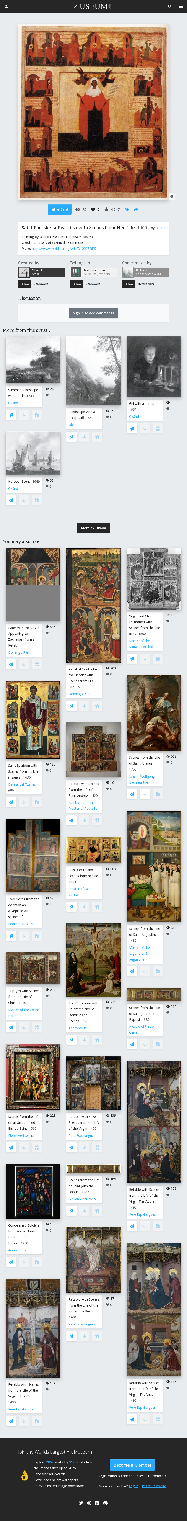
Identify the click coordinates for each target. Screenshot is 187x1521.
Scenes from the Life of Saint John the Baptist (84, 1186)
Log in (133, 1486)
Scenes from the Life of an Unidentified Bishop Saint (23, 1122)
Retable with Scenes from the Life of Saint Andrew (84, 789)
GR (11, 790)
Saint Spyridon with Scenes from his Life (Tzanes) (23, 771)
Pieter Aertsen (19, 1135)
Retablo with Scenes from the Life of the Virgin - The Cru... (23, 1390)
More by (93, 528)
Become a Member (132, 1465)
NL (33, 1136)
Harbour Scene (19, 481)
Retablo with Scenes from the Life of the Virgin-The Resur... (84, 1305)
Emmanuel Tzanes (22, 784)
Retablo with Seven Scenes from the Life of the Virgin (84, 1122)
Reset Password (154, 1486)
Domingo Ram (19, 652)
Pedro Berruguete (21, 924)
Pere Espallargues (21, 1409)
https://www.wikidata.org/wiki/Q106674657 (64, 248)
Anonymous (17, 1250)
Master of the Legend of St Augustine (139, 953)
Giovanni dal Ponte (83, 1199)
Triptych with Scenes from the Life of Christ (23, 997)
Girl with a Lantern (142, 403)
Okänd (160, 228)
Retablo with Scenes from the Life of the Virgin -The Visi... (144, 1389)
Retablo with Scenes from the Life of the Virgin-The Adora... (144, 1195)
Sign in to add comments (93, 313)
